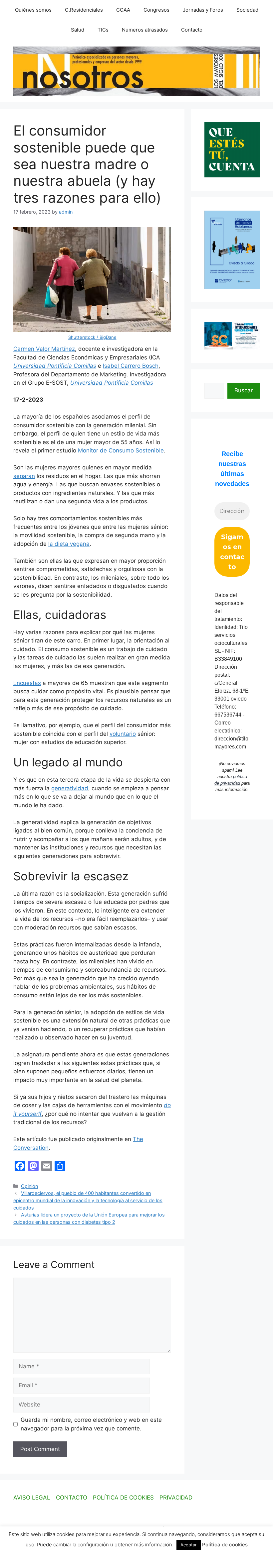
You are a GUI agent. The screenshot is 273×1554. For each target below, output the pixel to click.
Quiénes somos (33, 10)
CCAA (123, 10)
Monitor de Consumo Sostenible (121, 450)
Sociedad (247, 10)
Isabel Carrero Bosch (130, 365)
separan (24, 476)
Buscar (243, 390)
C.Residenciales (84, 10)
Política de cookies (225, 1544)
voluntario (123, 733)
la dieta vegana (69, 543)
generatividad (69, 788)
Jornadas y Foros (203, 10)
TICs (103, 30)
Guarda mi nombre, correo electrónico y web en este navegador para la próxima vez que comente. (91, 1424)
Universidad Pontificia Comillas (54, 365)
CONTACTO (71, 1497)
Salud (77, 30)
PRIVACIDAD (175, 1497)
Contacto (191, 30)
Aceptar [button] (188, 1544)
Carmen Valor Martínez (44, 348)
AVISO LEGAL (31, 1497)
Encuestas (27, 683)
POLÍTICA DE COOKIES (123, 1497)
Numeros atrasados (145, 30)
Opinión (29, 1186)
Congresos (156, 10)
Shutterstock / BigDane (92, 337)
